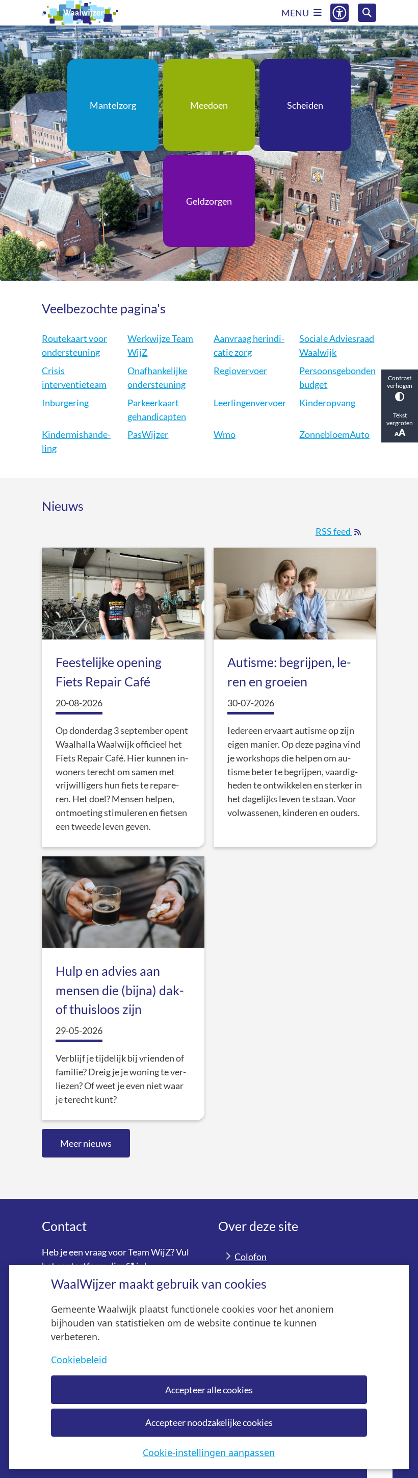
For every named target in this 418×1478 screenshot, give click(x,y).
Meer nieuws (86, 1143)
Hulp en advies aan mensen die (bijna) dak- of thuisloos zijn (120, 990)
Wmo (225, 434)
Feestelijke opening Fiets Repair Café (109, 671)
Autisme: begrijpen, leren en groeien (289, 671)
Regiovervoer (240, 370)
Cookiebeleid (79, 1359)
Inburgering (65, 402)
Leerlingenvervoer (250, 402)
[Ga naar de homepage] (80, 13)
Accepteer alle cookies (209, 1389)
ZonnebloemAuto (334, 434)
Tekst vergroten (399, 419)
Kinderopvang (327, 402)
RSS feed (341, 531)
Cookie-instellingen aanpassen (209, 1452)
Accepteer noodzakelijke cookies (209, 1422)
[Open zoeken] (367, 13)
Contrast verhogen (399, 381)
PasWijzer (147, 434)
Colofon (250, 1256)
